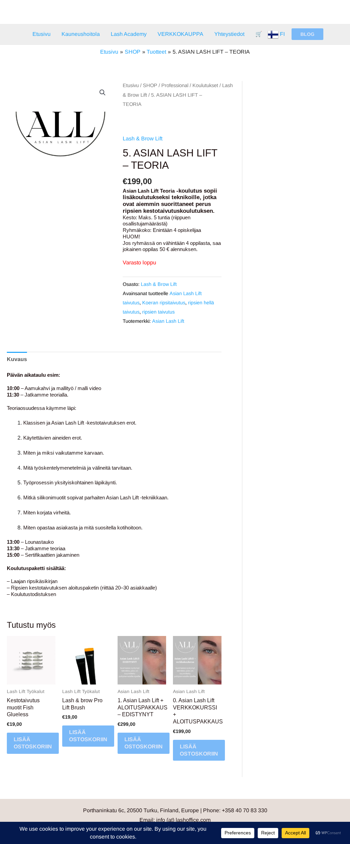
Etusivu (41, 34)
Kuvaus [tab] (17, 359)
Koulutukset (205, 85)
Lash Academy (129, 34)
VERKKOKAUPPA (180, 34)
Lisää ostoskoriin (33, 742)
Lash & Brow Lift (142, 138)
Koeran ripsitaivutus (163, 302)
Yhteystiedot (229, 34)
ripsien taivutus (158, 312)
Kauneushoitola (81, 34)
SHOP (150, 85)
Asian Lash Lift (168, 321)
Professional (174, 85)
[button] (307, 34)
